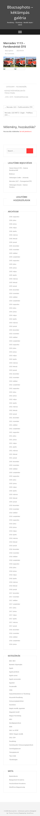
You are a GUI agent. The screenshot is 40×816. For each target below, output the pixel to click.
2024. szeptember (14, 301)
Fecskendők (21, 87)
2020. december (14, 461)
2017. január (13, 626)
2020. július (12, 480)
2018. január (13, 589)
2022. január (13, 414)
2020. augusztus (14, 476)
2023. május (13, 355)
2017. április (13, 619)
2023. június (13, 352)
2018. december (14, 549)
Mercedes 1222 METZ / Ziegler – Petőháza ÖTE (19, 114)
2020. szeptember (14, 472)
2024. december (14, 290)
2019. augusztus (14, 520)
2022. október (13, 381)
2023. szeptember (14, 341)
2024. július (12, 308)
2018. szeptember (14, 560)
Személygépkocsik (15, 748)
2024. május (13, 315)
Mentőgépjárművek (15, 723)
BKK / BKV (12, 661)
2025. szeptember (14, 257)
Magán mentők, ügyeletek (17, 708)
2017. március (13, 622)
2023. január (13, 370)
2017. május (13, 615)
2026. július (12, 220)
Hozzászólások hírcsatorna (17, 783)
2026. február (13, 238)
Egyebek (12, 683)
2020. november (14, 465)
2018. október (13, 556)
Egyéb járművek (14, 672)
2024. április (13, 319)
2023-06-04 (20, 50)
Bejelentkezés (13, 776)
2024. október (13, 297)
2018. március (13, 582)
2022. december (14, 374)
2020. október (13, 469)
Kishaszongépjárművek (16, 701)
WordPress (30, 813)
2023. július (12, 348)
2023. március (13, 363)
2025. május (13, 271)
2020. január (13, 502)
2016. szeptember (14, 640)
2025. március (13, 279)
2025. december (14, 246)
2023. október (13, 337)
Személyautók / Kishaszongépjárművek (21, 745)
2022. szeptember (14, 385)
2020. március (13, 494)
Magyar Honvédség (15, 716)
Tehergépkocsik (21, 97)
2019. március (13, 538)
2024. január (13, 326)
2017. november (14, 597)
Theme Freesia (13, 813)
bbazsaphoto (9, 50)
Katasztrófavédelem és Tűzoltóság (14, 92)
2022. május (13, 399)
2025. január (13, 286)
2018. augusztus (14, 564)
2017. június (13, 611)
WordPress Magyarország (17, 787)
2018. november (14, 553)
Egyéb (11, 668)
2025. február (13, 282)
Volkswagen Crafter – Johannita (18, 177)
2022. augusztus (14, 388)
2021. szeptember (14, 428)
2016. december (14, 629)
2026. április (13, 231)
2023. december (14, 330)
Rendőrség (12, 741)
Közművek (12, 705)
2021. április (13, 447)
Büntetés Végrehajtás (15, 664)
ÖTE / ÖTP (9, 97)
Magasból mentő (14, 712)
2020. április (13, 491)
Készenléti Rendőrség (16, 697)
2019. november (14, 509)
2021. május (13, 443)
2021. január (13, 458)
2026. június (13, 224)
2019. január (13, 545)
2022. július (12, 392)
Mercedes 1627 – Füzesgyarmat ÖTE (20, 181)
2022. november (14, 377)
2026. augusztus (14, 217)
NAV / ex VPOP (13, 730)
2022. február (13, 410)
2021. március (13, 450)
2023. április (13, 359)
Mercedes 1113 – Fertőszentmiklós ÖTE (19, 107)
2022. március (13, 407)
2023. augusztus (14, 344)
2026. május (13, 227)
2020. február (13, 498)
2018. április (13, 578)
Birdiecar (12, 174)
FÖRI (10, 690)
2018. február (13, 586)
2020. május (13, 487)
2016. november (14, 633)
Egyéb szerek (13, 675)
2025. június (13, 268)
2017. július (12, 608)
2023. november (14, 333)
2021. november (14, 421)
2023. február (13, 366)
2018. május (13, 575)
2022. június (13, 396)
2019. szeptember (14, 516)
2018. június (13, 571)
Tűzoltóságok (13, 759)
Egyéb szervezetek (15, 679)
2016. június (13, 644)
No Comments (9, 53)
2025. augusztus (14, 260)
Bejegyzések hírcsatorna (16, 780)
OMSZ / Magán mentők (16, 734)
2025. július (12, 264)
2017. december (14, 593)
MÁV (10, 719)
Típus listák (12, 756)
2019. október (13, 513)
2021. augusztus (14, 432)
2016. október (13, 637)
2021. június (13, 439)
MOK (10, 727)
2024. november (14, 293)
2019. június (13, 527)
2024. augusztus (14, 304)
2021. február (13, 454)
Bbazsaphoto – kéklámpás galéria (20, 12)
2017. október (13, 600)
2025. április (13, 275)
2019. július (12, 524)
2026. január (13, 242)
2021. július (12, 436)
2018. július (12, 567)
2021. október (13, 425)
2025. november (14, 249)
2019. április (13, 534)
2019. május (13, 531)
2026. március (13, 235)
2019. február (13, 542)
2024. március (13, 322)
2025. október (13, 253)
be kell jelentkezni (25, 131)
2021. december (14, 418)
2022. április (13, 403)
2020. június (13, 483)
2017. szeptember (14, 604)
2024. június (13, 312)
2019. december (14, 505)
